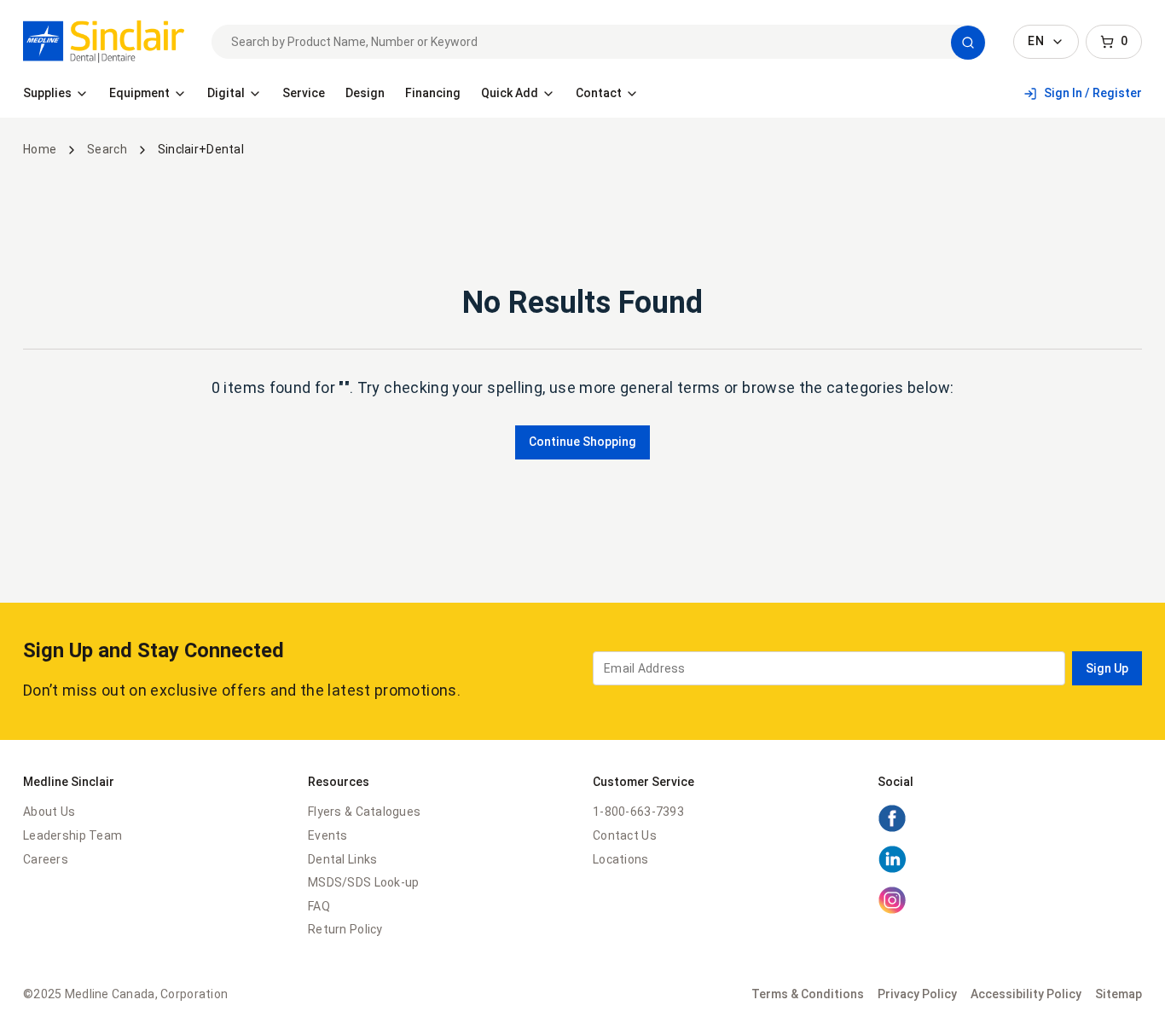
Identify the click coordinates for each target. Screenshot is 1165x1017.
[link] (103, 41)
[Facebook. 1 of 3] (892, 828)
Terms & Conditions (807, 994)
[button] (968, 43)
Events (328, 835)
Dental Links (342, 859)
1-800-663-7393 (638, 811)
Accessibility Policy (1026, 994)
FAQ (319, 906)
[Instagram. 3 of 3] (892, 910)
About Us (49, 811)
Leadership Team (72, 835)
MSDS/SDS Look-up (363, 882)
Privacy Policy (917, 994)
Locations (621, 859)
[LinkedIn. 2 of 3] (892, 869)
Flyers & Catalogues (364, 811)
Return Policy (345, 929)
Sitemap (1118, 994)
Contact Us (625, 835)
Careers (45, 859)
